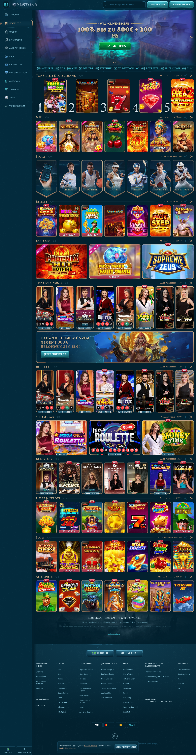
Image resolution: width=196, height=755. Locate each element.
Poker (81, 707)
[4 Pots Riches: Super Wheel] (46, 596)
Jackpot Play (106, 693)
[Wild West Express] (46, 556)
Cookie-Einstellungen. (67, 748)
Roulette (43, 367)
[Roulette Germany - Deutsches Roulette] (125, 308)
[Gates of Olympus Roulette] (105, 391)
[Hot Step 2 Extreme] (182, 96)
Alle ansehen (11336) (170, 537)
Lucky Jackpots (107, 674)
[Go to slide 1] (114, 63)
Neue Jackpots (107, 679)
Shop (180, 679)
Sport (40, 156)
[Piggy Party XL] (160, 517)
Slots (40, 537)
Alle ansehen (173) (171, 282)
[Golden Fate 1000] (160, 596)
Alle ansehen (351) (171, 459)
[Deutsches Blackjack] (92, 478)
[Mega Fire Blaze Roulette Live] (65, 308)
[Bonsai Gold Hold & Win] (46, 517)
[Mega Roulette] (105, 308)
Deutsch (102, 653)
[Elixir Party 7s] (137, 596)
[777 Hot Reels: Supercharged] (69, 517)
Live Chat (131, 653)
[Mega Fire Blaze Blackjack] (160, 478)
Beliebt (41, 202)
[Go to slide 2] (116, 63)
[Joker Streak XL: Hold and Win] (137, 220)
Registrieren (181, 4)
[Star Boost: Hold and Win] (137, 556)
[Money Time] (145, 308)
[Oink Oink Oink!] (160, 556)
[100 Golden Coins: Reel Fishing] (92, 220)
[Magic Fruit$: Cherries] (114, 136)
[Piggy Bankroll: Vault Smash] (46, 136)
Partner (40, 705)
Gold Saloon (84, 674)
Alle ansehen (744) (171, 75)
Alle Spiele (44, 577)
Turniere (181, 684)
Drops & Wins (106, 684)
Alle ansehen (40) (171, 416)
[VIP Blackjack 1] (137, 478)
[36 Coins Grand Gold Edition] (114, 517)
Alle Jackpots (63, 707)
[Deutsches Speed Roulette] (145, 391)
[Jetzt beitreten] (115, 40)
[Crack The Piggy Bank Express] (55, 96)
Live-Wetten (128, 674)
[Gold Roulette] (185, 391)
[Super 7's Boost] (150, 96)
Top (59, 670)
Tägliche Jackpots (108, 688)
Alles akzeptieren (126, 747)
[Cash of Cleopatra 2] (160, 136)
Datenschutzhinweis (153, 672)
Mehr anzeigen (114, 634)
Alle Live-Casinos (86, 712)
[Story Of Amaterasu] (69, 136)
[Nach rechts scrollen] (191, 37)
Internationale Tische (85, 689)
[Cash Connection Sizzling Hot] (137, 517)
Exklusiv (43, 241)
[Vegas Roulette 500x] (165, 308)
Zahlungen (42, 699)
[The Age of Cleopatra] (92, 136)
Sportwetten (128, 670)
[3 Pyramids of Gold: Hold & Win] (183, 556)
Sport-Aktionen (184, 674)
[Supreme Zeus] (168, 261)
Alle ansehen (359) (171, 498)
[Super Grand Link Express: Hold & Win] (69, 556)
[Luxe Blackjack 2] (114, 478)
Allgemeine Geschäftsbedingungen (158, 700)
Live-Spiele (62, 688)
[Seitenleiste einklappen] (6, 4)
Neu (39, 117)
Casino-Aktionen (184, 670)
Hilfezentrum (41, 677)
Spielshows (45, 417)
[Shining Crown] (92, 556)
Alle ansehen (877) (171, 201)
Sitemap (39, 688)
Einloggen (157, 4)
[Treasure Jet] (183, 596)
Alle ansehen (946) (171, 117)
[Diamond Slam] (69, 596)
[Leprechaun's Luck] (183, 517)
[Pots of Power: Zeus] (114, 596)
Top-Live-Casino (49, 283)
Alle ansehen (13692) (170, 576)
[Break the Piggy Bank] (69, 220)
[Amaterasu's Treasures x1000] (92, 517)
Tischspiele (62, 702)
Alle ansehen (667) (171, 240)
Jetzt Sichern (114, 46)
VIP (179, 688)
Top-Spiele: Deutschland (56, 76)
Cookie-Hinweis (151, 681)
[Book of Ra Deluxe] (114, 220)
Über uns (39, 672)
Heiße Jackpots (48, 498)
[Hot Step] (160, 220)
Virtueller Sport (129, 679)
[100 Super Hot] (119, 96)
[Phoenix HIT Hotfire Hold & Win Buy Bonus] (137, 136)
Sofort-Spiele (63, 693)
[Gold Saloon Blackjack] (69, 478)
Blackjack (44, 459)
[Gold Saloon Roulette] (185, 308)
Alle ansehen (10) (171, 156)
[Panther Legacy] (92, 596)
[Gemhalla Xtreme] (183, 220)
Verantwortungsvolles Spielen (157, 677)
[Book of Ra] (87, 96)
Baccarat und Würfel (84, 701)
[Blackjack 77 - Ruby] (85, 308)
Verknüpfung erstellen (41, 682)
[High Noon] (183, 136)
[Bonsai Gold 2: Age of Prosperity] (46, 220)
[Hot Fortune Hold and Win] (114, 556)
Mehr (131, 725)
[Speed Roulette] (45, 308)
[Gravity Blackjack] (183, 478)
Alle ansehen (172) (171, 366)
